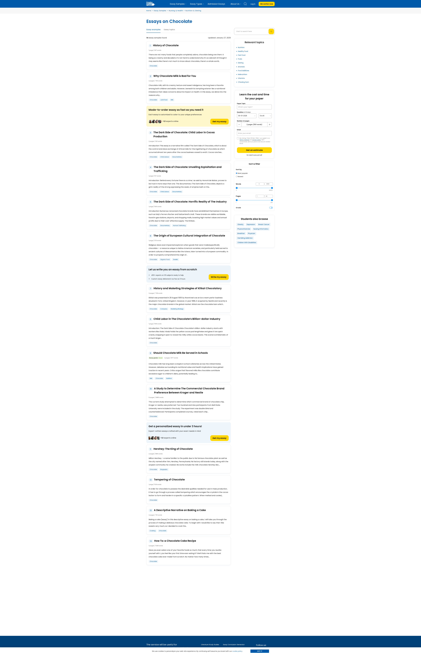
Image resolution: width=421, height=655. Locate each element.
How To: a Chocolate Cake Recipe (175, 541)
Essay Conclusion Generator (234, 644)
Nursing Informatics (260, 229)
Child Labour (164, 157)
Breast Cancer (263, 224)
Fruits (240, 59)
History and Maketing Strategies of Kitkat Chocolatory (187, 288)
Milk (172, 100)
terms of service (244, 140)
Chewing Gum (243, 82)
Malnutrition (242, 74)
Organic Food (165, 259)
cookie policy (237, 651)
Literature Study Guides (210, 644)
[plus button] (269, 124)
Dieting (240, 63)
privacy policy (256, 140)
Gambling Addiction (245, 238)
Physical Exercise (243, 229)
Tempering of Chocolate (169, 479)
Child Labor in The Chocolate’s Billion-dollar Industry (186, 319)
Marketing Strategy (177, 309)
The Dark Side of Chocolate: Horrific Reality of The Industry (190, 201)
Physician (251, 233)
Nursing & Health (176, 11)
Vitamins (241, 78)
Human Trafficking (179, 225)
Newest (240, 176)
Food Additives (243, 70)
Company (163, 309)
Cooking (152, 531)
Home (148, 11)
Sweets (175, 259)
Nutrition (169, 378)
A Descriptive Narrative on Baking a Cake (180, 510)
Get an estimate (254, 150)
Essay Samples (160, 11)
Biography (163, 469)
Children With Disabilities (246, 242)
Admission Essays (216, 4)
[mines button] (239, 124)
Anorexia (241, 67)
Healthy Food (243, 51)
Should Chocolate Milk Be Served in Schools (180, 353)
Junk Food (163, 100)
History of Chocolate (166, 45)
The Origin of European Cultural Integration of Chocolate (189, 235)
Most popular (242, 173)
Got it (259, 651)
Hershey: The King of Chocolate (173, 449)
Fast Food (241, 55)
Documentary (177, 157)
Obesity (240, 224)
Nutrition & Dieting (193, 11)
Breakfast (241, 233)
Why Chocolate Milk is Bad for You (174, 76)
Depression (251, 224)
